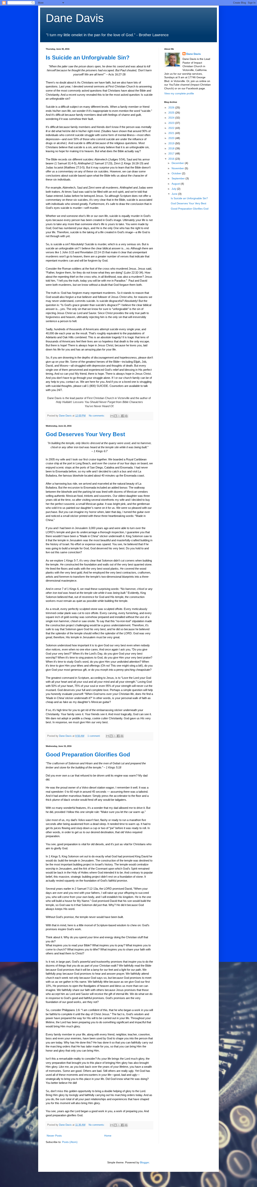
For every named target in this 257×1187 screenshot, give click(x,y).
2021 (171, 133)
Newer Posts (54, 1135)
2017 (171, 153)
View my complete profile (179, 93)
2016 (171, 158)
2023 (171, 122)
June (175, 193)
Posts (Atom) (70, 1141)
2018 (171, 148)
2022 (171, 127)
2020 (171, 138)
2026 (171, 107)
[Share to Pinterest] (126, 416)
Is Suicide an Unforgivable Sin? (87, 57)
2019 (171, 143)
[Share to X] (119, 416)
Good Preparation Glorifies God (88, 754)
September (179, 178)
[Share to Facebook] (123, 416)
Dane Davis (75, 18)
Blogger (144, 1162)
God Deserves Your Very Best (85, 434)
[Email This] (112, 416)
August (176, 183)
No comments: (97, 415)
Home (107, 1135)
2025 (171, 112)
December (178, 163)
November (178, 168)
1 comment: (94, 736)
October (177, 173)
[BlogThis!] (115, 416)
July (174, 188)
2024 (171, 117)
